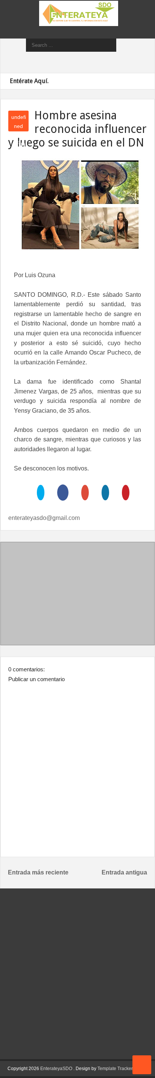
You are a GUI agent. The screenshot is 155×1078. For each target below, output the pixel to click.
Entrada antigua (124, 872)
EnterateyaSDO (56, 1068)
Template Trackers (116, 1068)
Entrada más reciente (38, 872)
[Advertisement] (77, 595)
